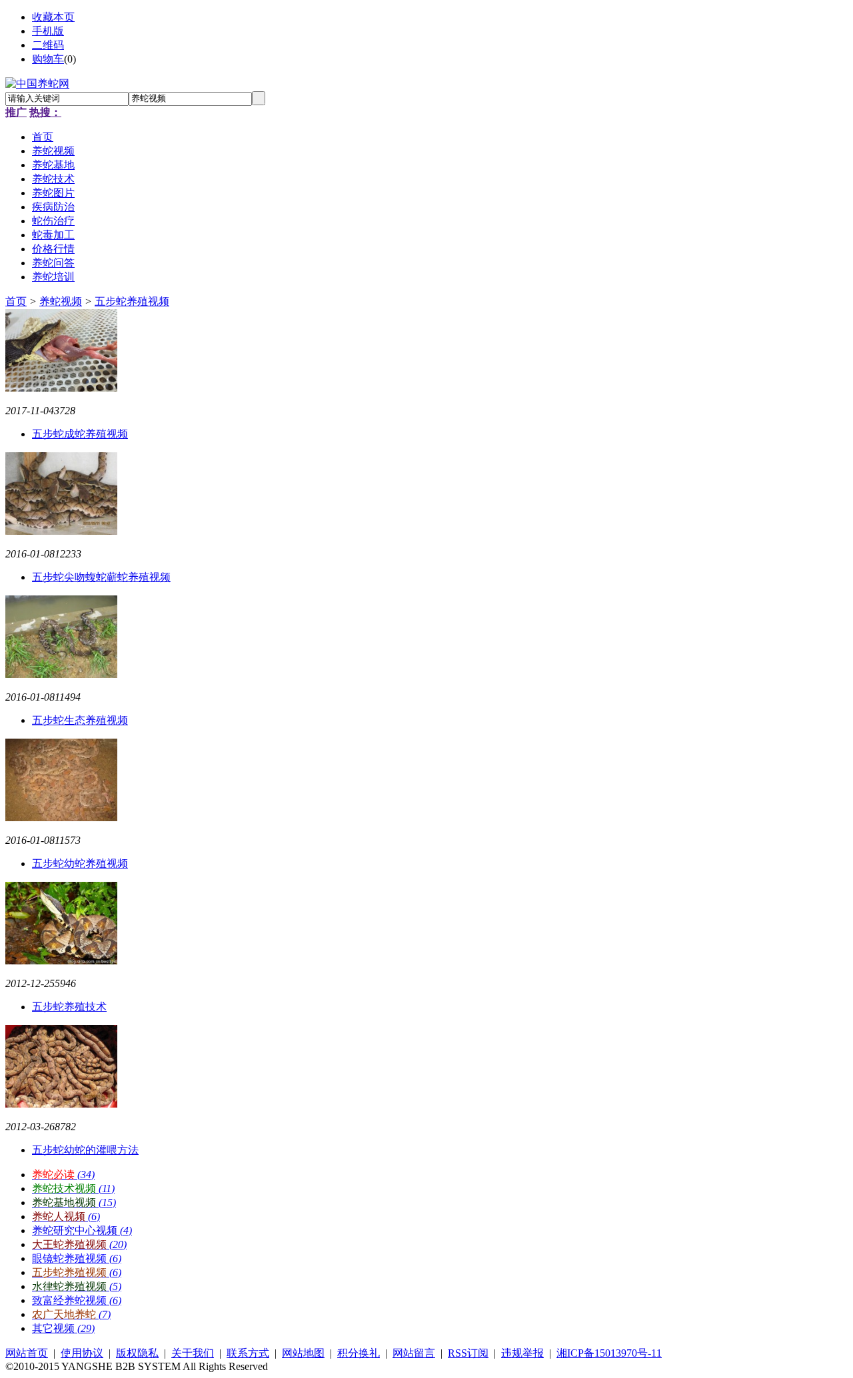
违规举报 (522, 1353)
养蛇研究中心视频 (82, 1230)
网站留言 (414, 1353)
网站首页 (26, 1353)
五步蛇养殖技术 (69, 1006)
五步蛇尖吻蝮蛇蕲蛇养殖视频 (101, 577)
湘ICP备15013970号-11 (609, 1353)
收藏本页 (53, 17)
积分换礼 (358, 1353)
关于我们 (192, 1353)
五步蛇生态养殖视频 (80, 720)
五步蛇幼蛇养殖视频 (80, 863)
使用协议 (82, 1353)
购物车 (48, 59)
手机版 (48, 31)
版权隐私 (137, 1353)
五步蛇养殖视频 (132, 301)
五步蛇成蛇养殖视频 (80, 434)
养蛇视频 (60, 301)
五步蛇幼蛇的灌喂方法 (85, 1150)
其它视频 (63, 1328)
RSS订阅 (468, 1353)
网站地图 (303, 1353)
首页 (16, 301)
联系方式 (248, 1353)
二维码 (48, 45)
